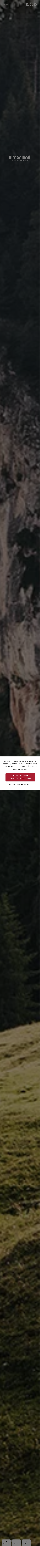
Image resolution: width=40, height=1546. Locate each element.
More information (20, 770)
